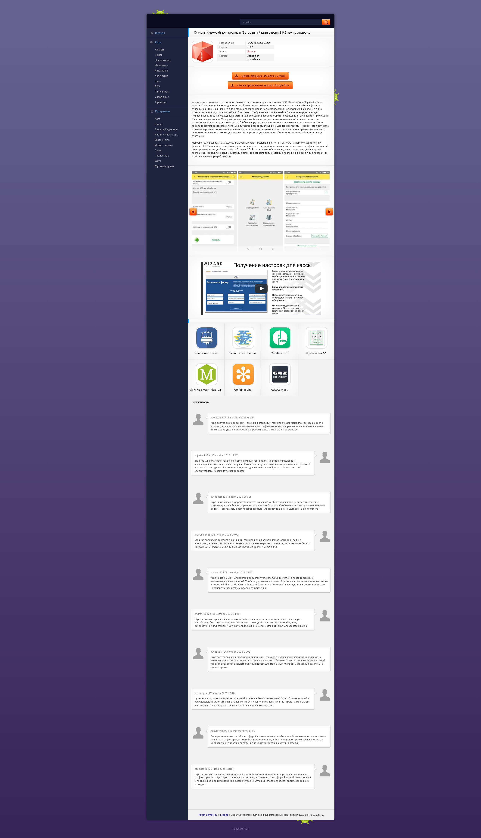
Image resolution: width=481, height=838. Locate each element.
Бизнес (159, 124)
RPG (157, 86)
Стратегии (160, 102)
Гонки (158, 81)
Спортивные (162, 97)
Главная (160, 33)
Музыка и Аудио (164, 166)
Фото (158, 160)
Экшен (159, 54)
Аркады (159, 49)
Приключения (163, 60)
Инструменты (162, 139)
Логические (161, 75)
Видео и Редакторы (166, 129)
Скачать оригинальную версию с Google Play (263, 85)
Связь (158, 150)
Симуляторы (162, 91)
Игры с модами (164, 145)
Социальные (162, 155)
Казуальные (162, 70)
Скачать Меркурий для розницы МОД (263, 75)
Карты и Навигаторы (166, 134)
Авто (157, 118)
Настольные (162, 65)
